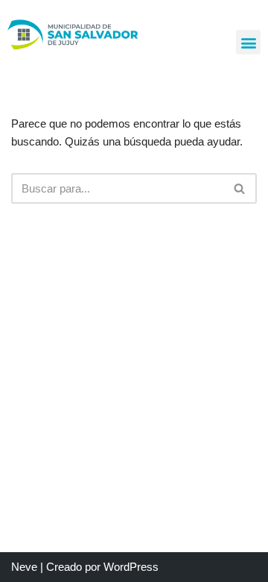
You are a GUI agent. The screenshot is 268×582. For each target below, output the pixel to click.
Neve (24, 566)
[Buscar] (240, 188)
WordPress (131, 566)
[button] (248, 42)
